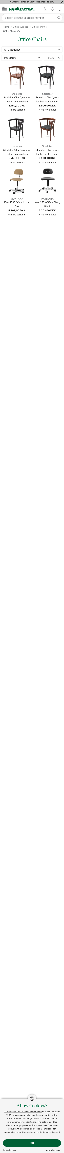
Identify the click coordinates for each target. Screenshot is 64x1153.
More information (53, 1150)
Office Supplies (20, 26)
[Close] (62, 2)
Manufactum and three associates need (23, 1111)
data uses (30, 1115)
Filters (50, 57)
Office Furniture (39, 26)
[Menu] (4, 8)
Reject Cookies (9, 1150)
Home (6, 26)
